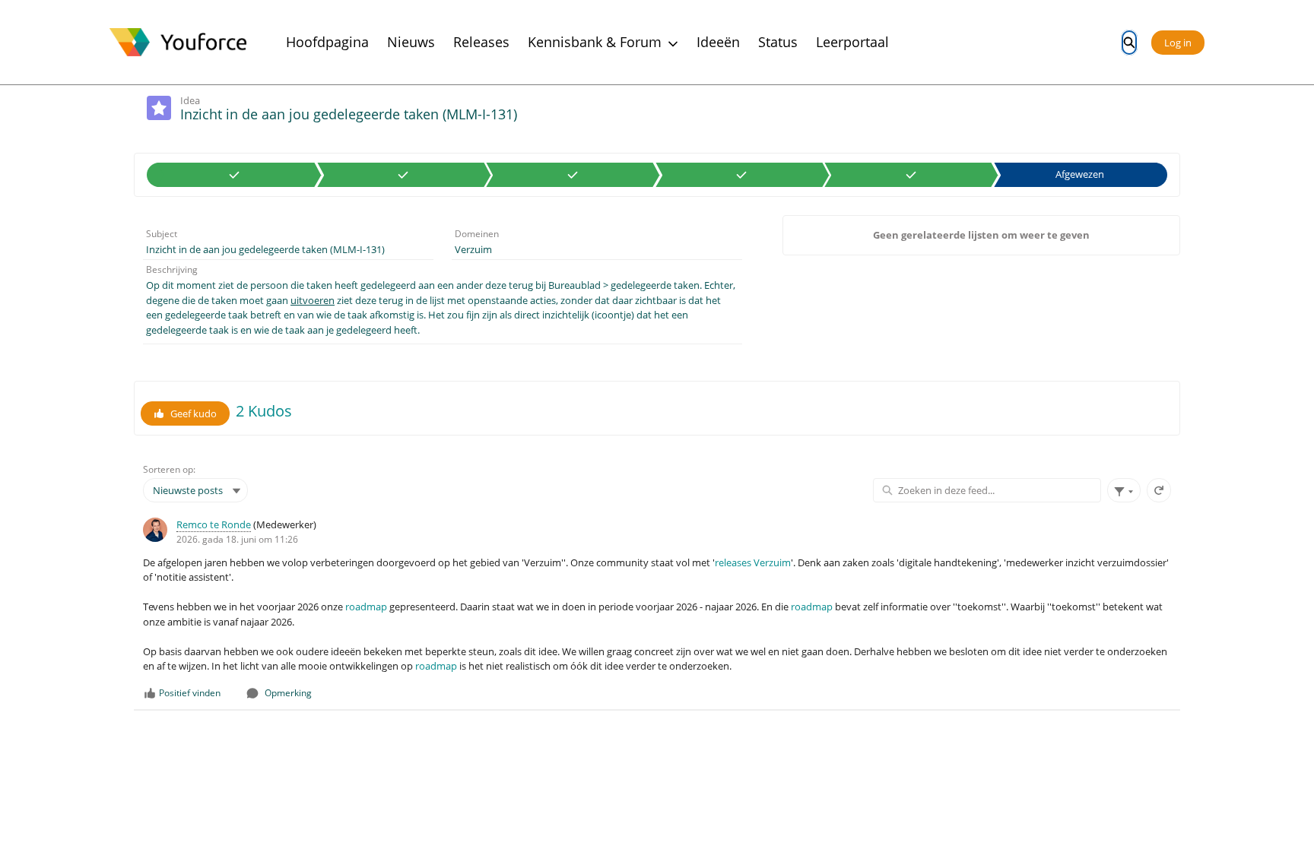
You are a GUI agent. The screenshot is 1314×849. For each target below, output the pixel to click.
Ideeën (718, 42)
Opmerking (288, 692)
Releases (481, 42)
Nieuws (411, 42)
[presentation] (657, 609)
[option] (234, 175)
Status (778, 42)
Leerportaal (852, 42)
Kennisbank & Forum (595, 42)
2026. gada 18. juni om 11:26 (237, 539)
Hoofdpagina (327, 42)
